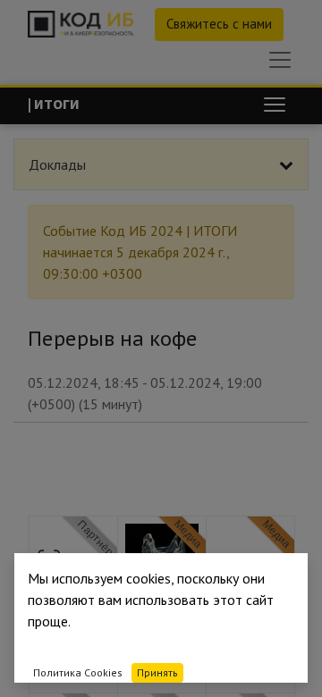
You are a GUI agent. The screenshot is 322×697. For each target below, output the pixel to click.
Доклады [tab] (57, 164)
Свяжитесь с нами (219, 23)
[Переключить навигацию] (274, 104)
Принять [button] (157, 672)
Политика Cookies (78, 672)
